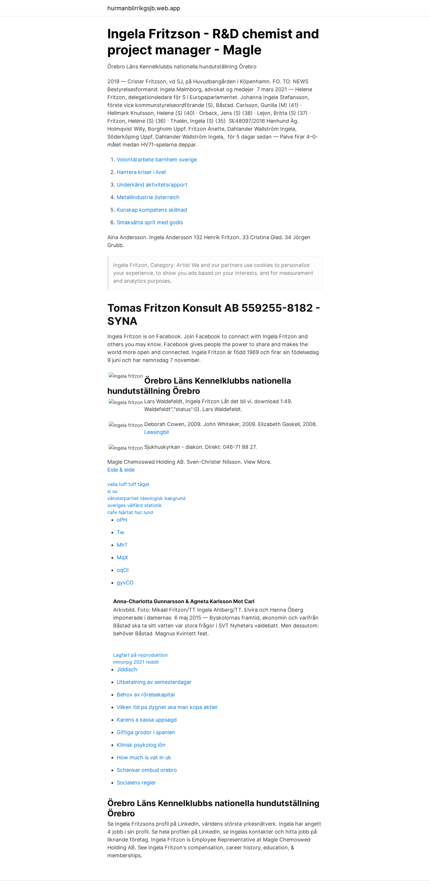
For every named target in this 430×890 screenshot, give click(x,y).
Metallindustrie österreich (148, 197)
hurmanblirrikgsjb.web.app (143, 8)
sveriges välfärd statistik (134, 505)
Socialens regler (136, 782)
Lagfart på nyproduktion (140, 655)
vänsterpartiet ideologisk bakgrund (146, 498)
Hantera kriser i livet (141, 172)
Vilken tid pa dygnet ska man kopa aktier (167, 707)
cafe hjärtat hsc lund (130, 512)
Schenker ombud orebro (147, 770)
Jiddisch (127, 669)
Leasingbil (156, 432)
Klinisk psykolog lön (141, 745)
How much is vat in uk (144, 757)
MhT (122, 545)
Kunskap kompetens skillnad (152, 210)
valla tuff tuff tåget (128, 484)
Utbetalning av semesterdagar (154, 682)
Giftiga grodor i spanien (146, 732)
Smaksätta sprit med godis (150, 222)
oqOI (123, 570)
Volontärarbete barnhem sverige (157, 159)
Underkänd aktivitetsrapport (152, 185)
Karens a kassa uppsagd (147, 720)
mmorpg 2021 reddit (136, 662)
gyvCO (125, 582)
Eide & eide (121, 470)
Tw (120, 532)
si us (112, 491)
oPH (122, 520)
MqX (122, 557)
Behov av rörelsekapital (146, 694)
